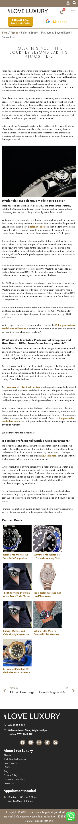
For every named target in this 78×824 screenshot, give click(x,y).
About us (8, 755)
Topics (14, 32)
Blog (4, 32)
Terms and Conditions (14, 779)
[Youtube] (31, 742)
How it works (10, 763)
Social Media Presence (15, 759)
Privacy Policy (11, 775)
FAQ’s (7, 767)
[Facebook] (22, 742)
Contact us (9, 783)
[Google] (55, 742)
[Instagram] (39, 742)
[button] (73, 12)
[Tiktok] (47, 742)
